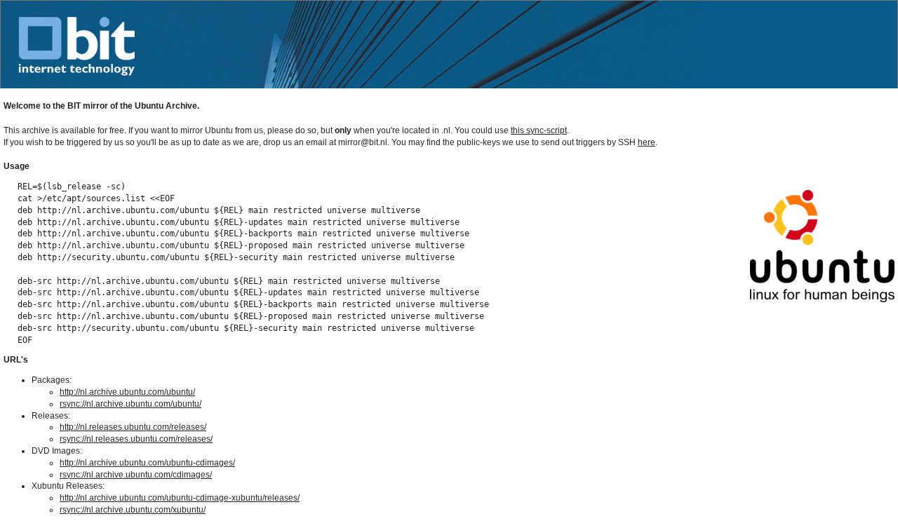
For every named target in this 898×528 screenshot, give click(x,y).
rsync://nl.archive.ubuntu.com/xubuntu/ (133, 510)
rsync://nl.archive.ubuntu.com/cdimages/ (136, 475)
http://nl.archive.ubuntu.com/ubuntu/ (127, 392)
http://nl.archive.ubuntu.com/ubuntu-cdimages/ (147, 463)
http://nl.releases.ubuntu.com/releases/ (133, 427)
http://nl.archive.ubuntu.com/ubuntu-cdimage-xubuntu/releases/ (180, 498)
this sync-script (539, 130)
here (646, 142)
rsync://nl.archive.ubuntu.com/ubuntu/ (130, 404)
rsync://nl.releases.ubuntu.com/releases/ (136, 439)
